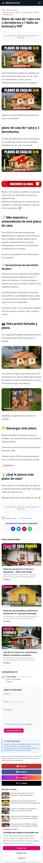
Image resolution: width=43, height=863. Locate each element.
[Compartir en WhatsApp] (30, 529)
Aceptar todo (21, 848)
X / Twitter (23, 783)
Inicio (3, 10)
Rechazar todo (21, 853)
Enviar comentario (13, 730)
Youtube (23, 766)
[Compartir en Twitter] (18, 529)
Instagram (23, 777)
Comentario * (8, 710)
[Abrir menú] (39, 3)
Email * (13, 702)
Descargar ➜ (9, 465)
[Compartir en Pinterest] (24, 529)
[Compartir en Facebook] (13, 529)
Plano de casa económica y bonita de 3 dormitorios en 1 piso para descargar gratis (20, 613)
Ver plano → (7, 580)
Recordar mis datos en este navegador (19, 724)
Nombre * (7, 694)
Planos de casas (12, 10)
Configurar (21, 858)
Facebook (23, 772)
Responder (9, 681)
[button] (21, 160)
